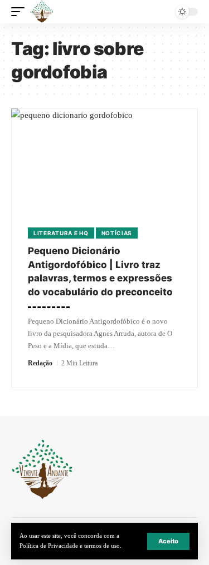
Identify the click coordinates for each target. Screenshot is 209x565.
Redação (40, 363)
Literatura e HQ (61, 233)
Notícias (117, 233)
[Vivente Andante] (42, 11)
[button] (168, 541)
